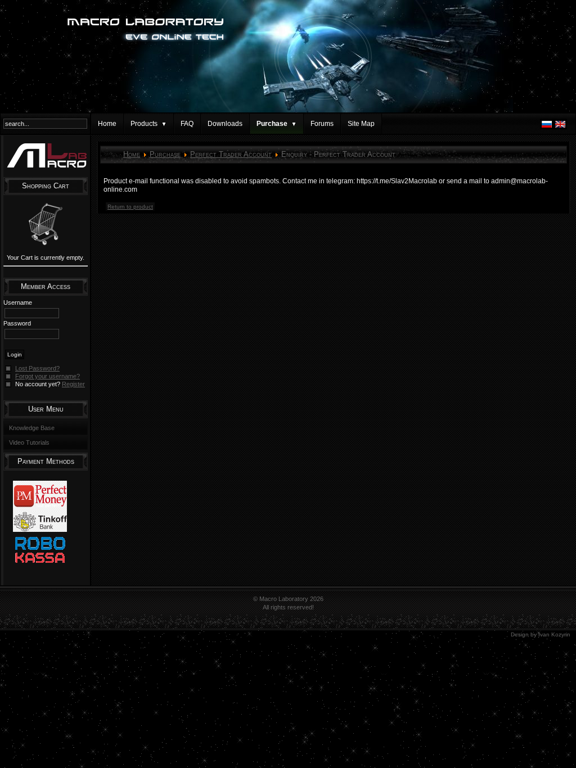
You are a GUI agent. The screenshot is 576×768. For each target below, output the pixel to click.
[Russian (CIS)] (547, 127)
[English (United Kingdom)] (560, 127)
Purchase (165, 154)
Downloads (225, 124)
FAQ (187, 124)
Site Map (361, 124)
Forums (322, 124)
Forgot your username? (47, 376)
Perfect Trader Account (231, 154)
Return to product (130, 207)
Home (107, 124)
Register (73, 384)
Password (17, 323)
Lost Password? (37, 368)
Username (17, 302)
